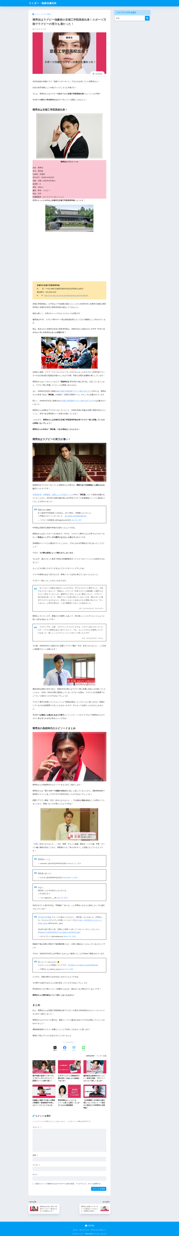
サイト (35, 1175)
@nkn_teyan (43, 923)
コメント (37, 1127)
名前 (35, 1155)
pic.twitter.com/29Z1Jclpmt (69, 932)
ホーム (75, 1230)
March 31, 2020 (67, 969)
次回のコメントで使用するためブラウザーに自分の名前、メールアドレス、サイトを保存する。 (68, 1184)
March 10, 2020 (70, 936)
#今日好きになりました (93, 920)
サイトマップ (84, 1230)
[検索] (147, 18)
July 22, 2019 (62, 898)
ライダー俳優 (101, 1056)
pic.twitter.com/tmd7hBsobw (87, 965)
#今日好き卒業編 (44, 917)
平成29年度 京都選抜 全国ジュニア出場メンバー (53, 495)
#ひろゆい (79, 920)
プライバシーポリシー (98, 1230)
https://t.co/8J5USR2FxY (49, 932)
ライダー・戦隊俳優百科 (43, 3)
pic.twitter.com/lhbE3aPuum (75, 516)
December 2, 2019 (70, 878)
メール (36, 1165)
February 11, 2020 (74, 863)
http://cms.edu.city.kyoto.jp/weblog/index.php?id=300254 (66, 296)
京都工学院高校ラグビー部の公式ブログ (76, 391)
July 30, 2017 (76, 520)
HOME (90, 1225)
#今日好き (72, 965)
